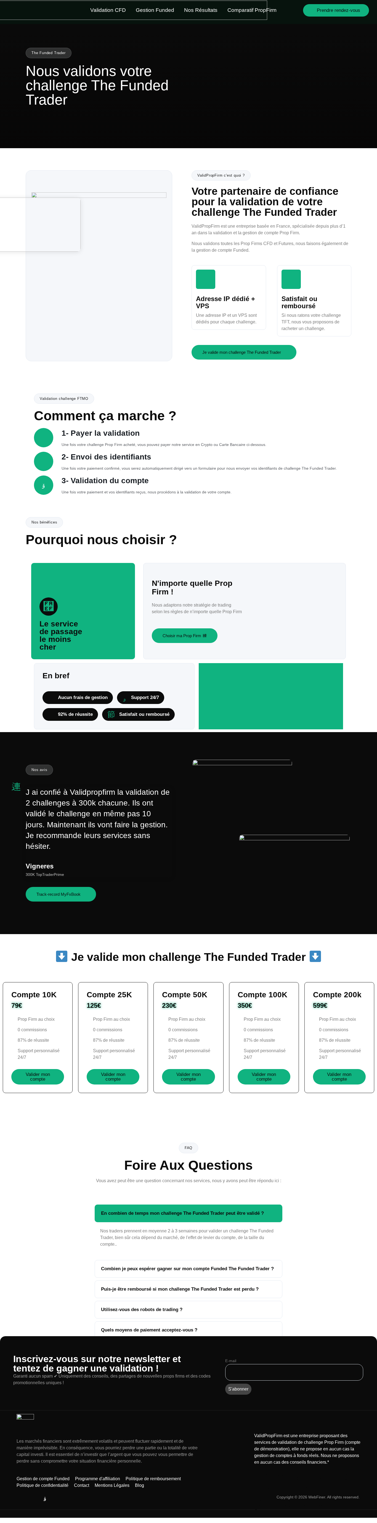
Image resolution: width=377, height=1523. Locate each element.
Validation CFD (108, 10)
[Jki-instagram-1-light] (45, 1499)
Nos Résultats (200, 10)
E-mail (230, 1361)
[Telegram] (20, 1499)
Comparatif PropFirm (252, 10)
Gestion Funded (155, 10)
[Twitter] (32, 1499)
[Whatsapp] (57, 1499)
